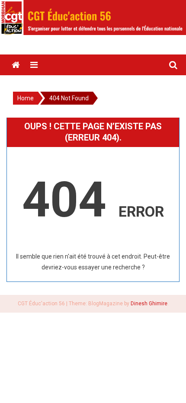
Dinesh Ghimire (149, 304)
